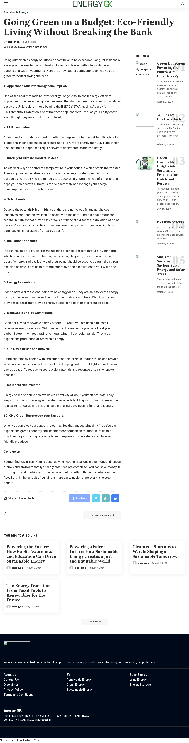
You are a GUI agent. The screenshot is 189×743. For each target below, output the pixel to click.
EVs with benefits (170, 222)
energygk (14, 41)
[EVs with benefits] (145, 227)
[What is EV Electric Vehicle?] (145, 120)
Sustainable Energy (16, 12)
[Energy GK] (92, 4)
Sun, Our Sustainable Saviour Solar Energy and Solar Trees (171, 265)
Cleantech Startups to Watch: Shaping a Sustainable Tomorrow (155, 552)
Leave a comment (104, 515)
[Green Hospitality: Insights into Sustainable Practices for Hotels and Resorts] (145, 163)
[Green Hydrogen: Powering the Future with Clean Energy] (145, 68)
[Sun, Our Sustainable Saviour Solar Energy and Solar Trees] (145, 262)
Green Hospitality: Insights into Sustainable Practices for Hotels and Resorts (167, 170)
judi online (15, 740)
